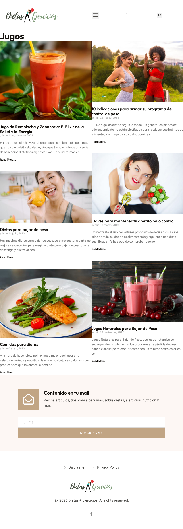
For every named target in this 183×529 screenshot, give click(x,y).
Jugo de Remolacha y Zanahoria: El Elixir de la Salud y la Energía (42, 129)
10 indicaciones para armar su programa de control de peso (132, 111)
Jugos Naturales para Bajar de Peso (124, 328)
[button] (159, 15)
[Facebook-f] (126, 15)
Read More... (8, 160)
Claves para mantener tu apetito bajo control (133, 221)
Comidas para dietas (19, 344)
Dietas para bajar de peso (24, 229)
